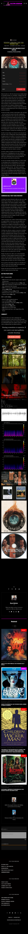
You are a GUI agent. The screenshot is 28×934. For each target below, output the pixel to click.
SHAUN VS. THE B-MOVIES (7, 866)
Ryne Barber (14, 40)
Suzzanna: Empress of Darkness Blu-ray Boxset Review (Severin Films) (12, 790)
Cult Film (18, 42)
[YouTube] (12, 913)
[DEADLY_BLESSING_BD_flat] (14, 683)
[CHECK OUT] (14, 185)
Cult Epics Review (13, 42)
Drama (22, 42)
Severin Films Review (19, 747)
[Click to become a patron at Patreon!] (14, 338)
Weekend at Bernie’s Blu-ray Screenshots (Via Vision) (14, 818)
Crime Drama (10, 661)
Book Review (3, 747)
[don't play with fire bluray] (14, 644)
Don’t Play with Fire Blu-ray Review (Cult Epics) (12, 664)
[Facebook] (7, 913)
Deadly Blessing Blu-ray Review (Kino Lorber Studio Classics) (13, 705)
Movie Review (12, 43)
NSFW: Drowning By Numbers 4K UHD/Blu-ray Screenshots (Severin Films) (14, 805)
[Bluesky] (15, 913)
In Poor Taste (17, 917)
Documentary (9, 747)
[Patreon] (9, 913)
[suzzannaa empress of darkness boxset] (14, 769)
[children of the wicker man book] (14, 727)
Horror (12, 786)
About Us (10, 917)
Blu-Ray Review (7, 42)
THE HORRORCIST (5, 903)
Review (16, 43)
